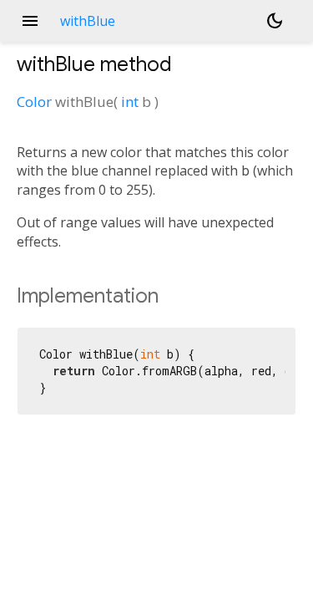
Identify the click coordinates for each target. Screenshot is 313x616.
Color (34, 101)
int (130, 101)
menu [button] (30, 21)
